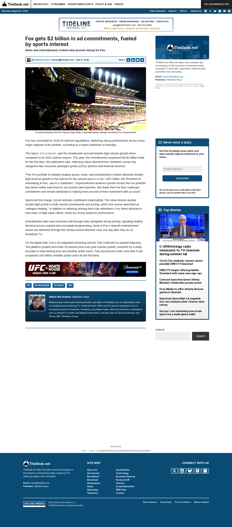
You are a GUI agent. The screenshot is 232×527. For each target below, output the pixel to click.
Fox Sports (59, 285)
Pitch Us (183, 11)
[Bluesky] (138, 60)
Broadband (93, 476)
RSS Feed (121, 489)
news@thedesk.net (173, 76)
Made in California (201, 502)
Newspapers (93, 483)
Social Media (123, 470)
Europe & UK (123, 479)
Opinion (120, 483)
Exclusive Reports (125, 476)
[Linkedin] (133, 60)
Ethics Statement (157, 11)
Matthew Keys (42, 60)
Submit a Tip (195, 11)
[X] (128, 60)
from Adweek (48, 153)
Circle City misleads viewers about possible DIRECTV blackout (181, 262)
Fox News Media (42, 285)
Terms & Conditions (183, 502)
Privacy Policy (166, 502)
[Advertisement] (182, 111)
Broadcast (92, 479)
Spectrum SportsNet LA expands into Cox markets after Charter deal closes (181, 301)
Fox (28, 285)
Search (159, 329)
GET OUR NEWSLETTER (216, 4)
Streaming (92, 489)
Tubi (70, 285)
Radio (90, 486)
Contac (120, 493)
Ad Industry (93, 473)
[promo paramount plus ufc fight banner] (85, 275)
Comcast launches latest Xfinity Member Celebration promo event (180, 281)
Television (92, 493)
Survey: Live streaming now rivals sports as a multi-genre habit (180, 312)
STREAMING (58, 4)
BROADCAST (41, 4)
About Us (172, 11)
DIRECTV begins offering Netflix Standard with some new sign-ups (180, 272)
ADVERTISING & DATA (80, 4)
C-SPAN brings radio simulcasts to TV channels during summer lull (179, 250)
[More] (142, 60)
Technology (122, 473)
